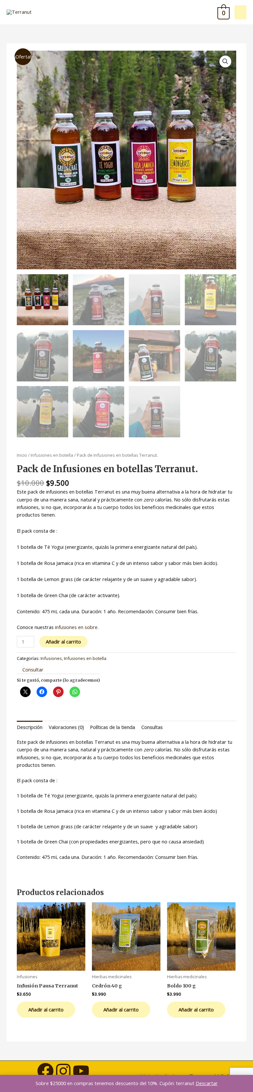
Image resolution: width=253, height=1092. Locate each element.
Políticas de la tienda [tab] (112, 727)
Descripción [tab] (29, 727)
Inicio (22, 455)
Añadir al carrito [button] (46, 1009)
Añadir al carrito (63, 641)
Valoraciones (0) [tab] (66, 727)
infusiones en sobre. (76, 627)
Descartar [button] (207, 1083)
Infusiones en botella (52, 455)
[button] (225, 61)
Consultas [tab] (152, 727)
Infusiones (51, 658)
